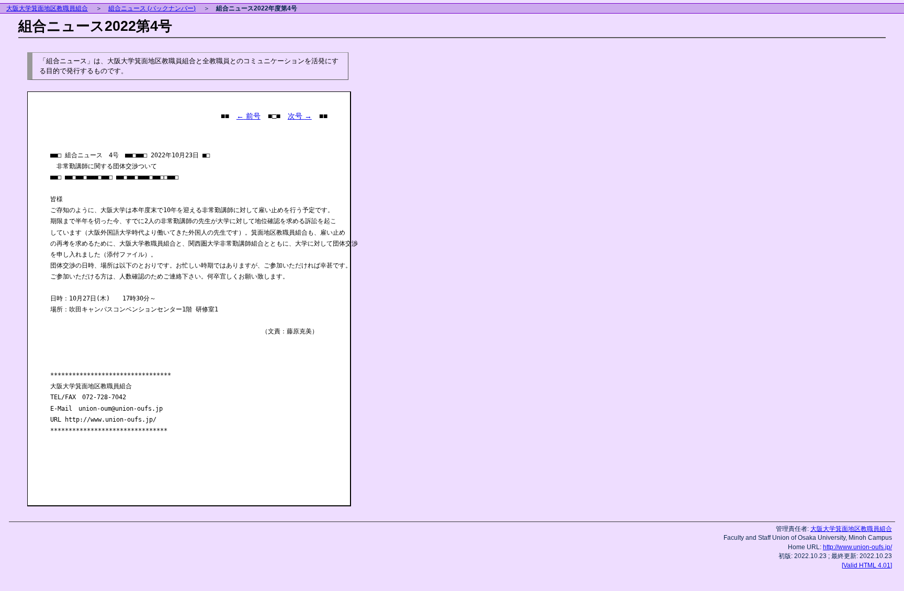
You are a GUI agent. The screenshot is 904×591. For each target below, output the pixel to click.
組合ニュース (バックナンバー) (152, 8)
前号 (248, 116)
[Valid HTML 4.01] (867, 565)
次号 (300, 116)
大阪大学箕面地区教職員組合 (47, 8)
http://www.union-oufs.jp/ (857, 546)
